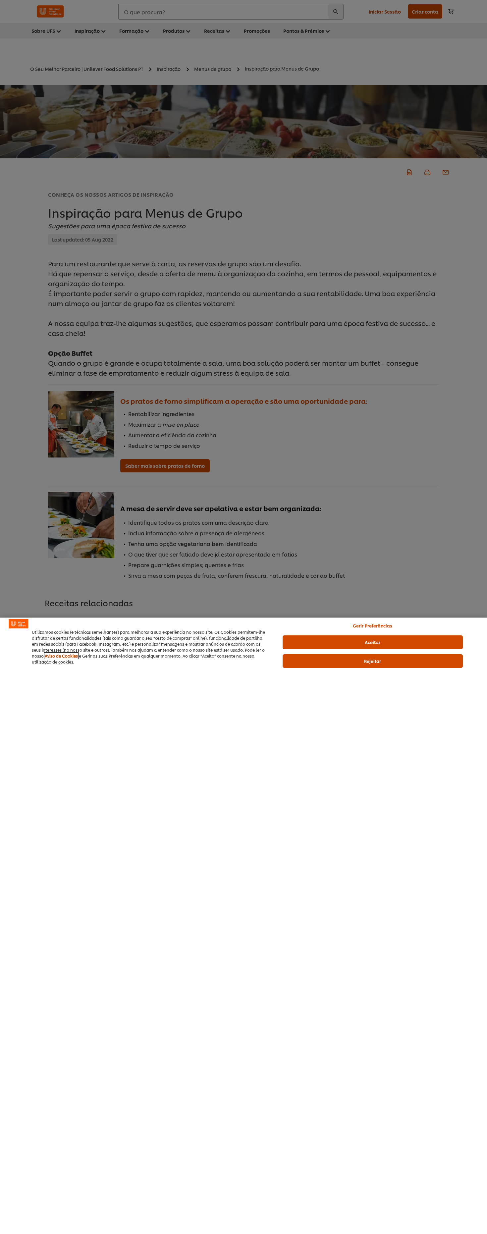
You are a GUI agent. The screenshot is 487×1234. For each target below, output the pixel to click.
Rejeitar (372, 661)
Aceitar (373, 642)
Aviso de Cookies (61, 656)
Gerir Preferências (372, 625)
